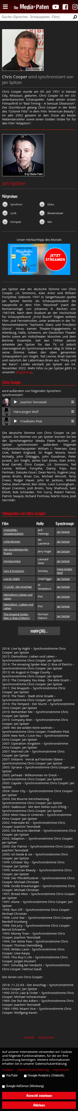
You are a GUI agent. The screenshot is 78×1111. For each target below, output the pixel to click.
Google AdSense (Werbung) (25, 1086)
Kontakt (29, 1037)
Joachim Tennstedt (33, 402)
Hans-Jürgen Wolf (26, 412)
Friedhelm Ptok (31, 421)
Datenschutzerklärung (33, 1070)
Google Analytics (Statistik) (46, 1075)
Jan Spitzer (14, 183)
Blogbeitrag (24, 372)
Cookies (7, 1070)
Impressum (46, 1037)
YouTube (12, 1075)
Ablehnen (39, 1105)
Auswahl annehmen (39, 1095)
